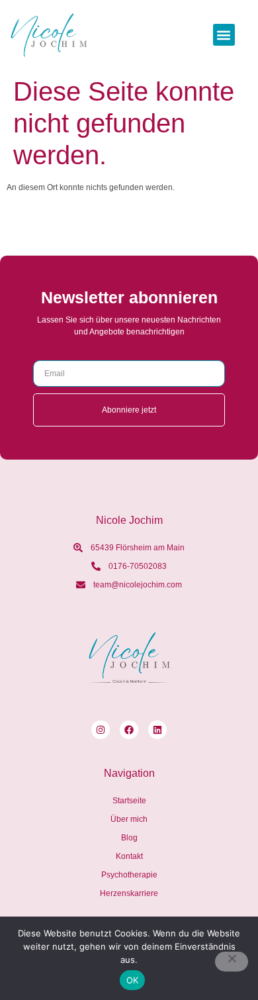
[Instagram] (100, 730)
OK (132, 980)
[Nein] (231, 962)
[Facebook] (129, 730)
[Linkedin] (157, 730)
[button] (224, 35)
